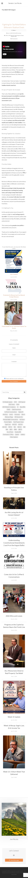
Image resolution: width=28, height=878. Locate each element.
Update (17, 434)
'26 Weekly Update (7, 402)
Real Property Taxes (19, 35)
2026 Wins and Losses (14, 616)
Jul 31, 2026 (14, 518)
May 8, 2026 (14, 630)
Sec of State (10, 432)
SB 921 (10, 427)
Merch (23, 414)
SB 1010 (14, 424)
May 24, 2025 (13, 331)
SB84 (15, 429)
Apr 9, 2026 (14, 777)
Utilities (23, 434)
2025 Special (11, 35)
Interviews (17, 414)
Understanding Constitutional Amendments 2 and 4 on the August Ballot (14, 542)
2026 (17, 404)
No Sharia (22, 419)
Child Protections (16, 409)
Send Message (15, 860)
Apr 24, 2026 (14, 720)
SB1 (15, 427)
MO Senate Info (19, 417)
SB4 (7, 429)
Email (14, 354)
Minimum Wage (9, 417)
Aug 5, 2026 (14, 493)
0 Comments (14, 38)
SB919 (20, 429)
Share (14, 30)
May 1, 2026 (14, 676)
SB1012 (20, 427)
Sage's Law (8, 424)
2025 (6, 35)
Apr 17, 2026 (14, 731)
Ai (17, 407)
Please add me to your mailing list (15, 378)
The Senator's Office (8, 434)
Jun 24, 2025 (13, 277)
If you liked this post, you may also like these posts (14, 247)
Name (14, 348)
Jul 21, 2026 (14, 548)
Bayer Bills (22, 407)
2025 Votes (12, 404)
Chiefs (8, 409)
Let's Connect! (14, 274)
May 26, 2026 (14, 619)
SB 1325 (5, 427)
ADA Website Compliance (9, 407)
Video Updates (14, 437)
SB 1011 (20, 424)
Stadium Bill (13, 36)
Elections (5, 414)
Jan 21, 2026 (13, 299)
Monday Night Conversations (10, 419)
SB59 (11, 429)
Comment (14, 361)
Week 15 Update (14, 717)
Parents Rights (8, 422)
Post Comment (14, 381)
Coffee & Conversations (11, 412)
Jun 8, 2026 (14, 580)
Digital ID (20, 412)
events (11, 414)
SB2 (24, 427)
